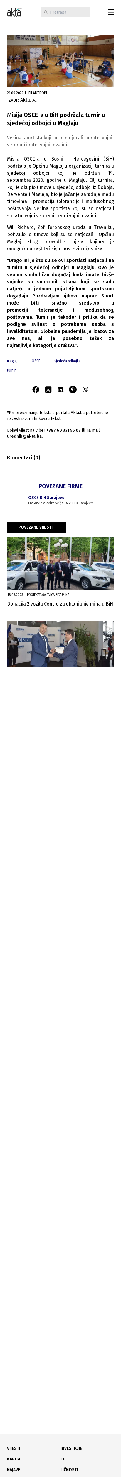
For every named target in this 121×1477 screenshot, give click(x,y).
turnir (11, 370)
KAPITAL (14, 1459)
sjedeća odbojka (67, 361)
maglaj (12, 361)
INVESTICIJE (71, 1448)
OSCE (36, 361)
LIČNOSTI (69, 1469)
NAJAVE (13, 1469)
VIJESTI (13, 1448)
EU (62, 1459)
